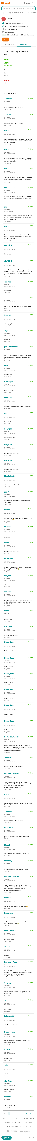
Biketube (7, 1097)
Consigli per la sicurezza (14, 1126)
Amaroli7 (8, 99)
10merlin (7, 758)
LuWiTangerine (10, 930)
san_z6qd (8, 626)
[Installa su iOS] (12, 1131)
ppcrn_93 (8, 397)
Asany (6, 413)
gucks (6, 542)
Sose (6, 1000)
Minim (6, 611)
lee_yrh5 (7, 576)
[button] (27, 3)
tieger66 (7, 591)
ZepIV (6, 298)
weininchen (8, 366)
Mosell (7, 845)
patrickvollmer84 (11, 347)
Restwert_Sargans (11, 737)
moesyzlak (8, 827)
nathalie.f (8, 245)
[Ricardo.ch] (6, 3)
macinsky (8, 861)
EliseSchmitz (9, 476)
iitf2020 (7, 527)
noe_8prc (8, 429)
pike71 (7, 492)
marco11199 (9, 130)
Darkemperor (9, 381)
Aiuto (19, 1122)
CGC (4, 1118)
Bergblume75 (9, 1032)
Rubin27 (7, 897)
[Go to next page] (30, 1113)
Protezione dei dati (10, 1122)
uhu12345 (8, 261)
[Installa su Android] (25, 1131)
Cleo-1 (7, 794)
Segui (5, 39)
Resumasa (8, 558)
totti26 (7, 1049)
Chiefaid (7, 983)
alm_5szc (8, 1081)
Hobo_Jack (9, 642)
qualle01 (7, 509)
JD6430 (7, 946)
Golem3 (7, 315)
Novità (25, 1122)
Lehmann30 (9, 1016)
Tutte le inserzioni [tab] (9, 44)
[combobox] (18, 8)
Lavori (30, 1122)
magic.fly (8, 444)
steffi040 (7, 331)
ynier (6, 1065)
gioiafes (7, 282)
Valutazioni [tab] (24, 44)
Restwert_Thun (10, 962)
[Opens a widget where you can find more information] (7, 1138)
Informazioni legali (29, 1118)
